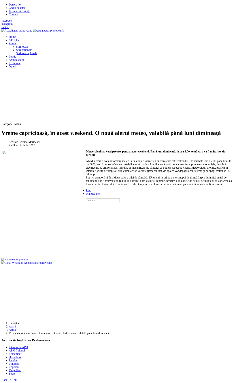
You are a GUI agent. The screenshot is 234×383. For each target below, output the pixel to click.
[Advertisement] (111, 96)
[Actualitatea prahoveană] (32, 30)
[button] (12, 43)
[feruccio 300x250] (15, 259)
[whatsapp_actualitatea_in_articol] (26, 262)
